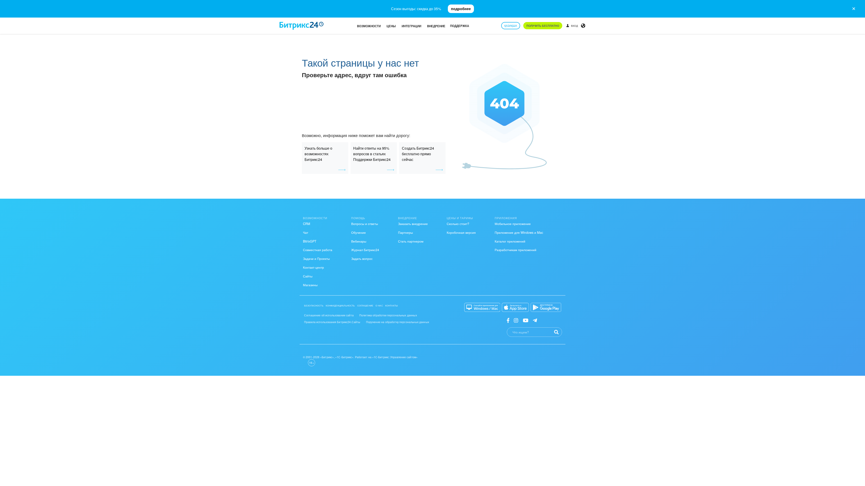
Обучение (358, 232)
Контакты (391, 305)
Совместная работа (317, 250)
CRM (306, 223)
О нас (379, 305)
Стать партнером (410, 241)
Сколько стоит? (458, 223)
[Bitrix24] (301, 26)
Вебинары (358, 241)
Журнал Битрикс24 (365, 250)
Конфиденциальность (340, 305)
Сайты (307, 276)
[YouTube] (525, 320)
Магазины (310, 285)
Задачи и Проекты (316, 258)
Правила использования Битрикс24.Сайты (332, 322)
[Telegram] (535, 320)
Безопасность (313, 305)
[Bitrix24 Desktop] (482, 307)
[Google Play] (546, 307)
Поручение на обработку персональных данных (397, 322)
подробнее (461, 8)
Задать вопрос (362, 258)
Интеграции (411, 26)
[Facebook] (508, 320)
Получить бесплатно (542, 26)
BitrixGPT (309, 241)
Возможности (369, 26)
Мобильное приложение (513, 223)
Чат (305, 232)
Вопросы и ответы (364, 223)
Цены (391, 26)
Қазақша (510, 25)
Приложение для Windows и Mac (519, 232)
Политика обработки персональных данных (388, 315)
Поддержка (459, 26)
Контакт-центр (313, 267)
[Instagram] (516, 320)
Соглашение (365, 305)
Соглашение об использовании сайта (329, 315)
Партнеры (405, 232)
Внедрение (436, 26)
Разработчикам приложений (515, 250)
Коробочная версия (461, 232)
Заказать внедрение (413, 223)
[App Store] (515, 307)
